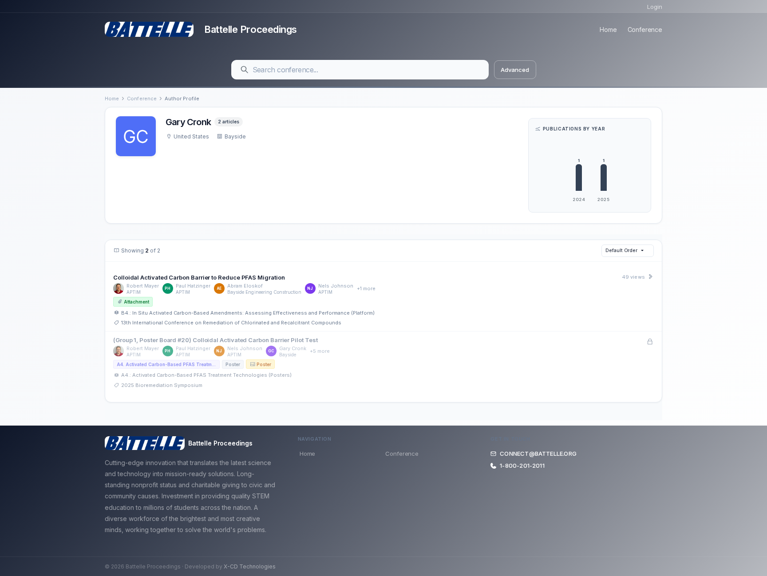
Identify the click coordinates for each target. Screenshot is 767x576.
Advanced (515, 69)
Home (608, 29)
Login (654, 6)
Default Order (621, 250)
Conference (645, 29)
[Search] (244, 69)
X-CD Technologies (250, 566)
